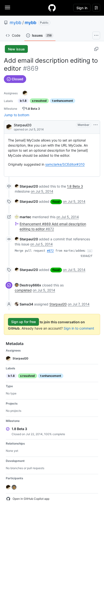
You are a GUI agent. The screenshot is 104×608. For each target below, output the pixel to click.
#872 (50, 250)
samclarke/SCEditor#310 (65, 164)
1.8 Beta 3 (75, 186)
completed (23, 290)
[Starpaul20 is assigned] (24, 93)
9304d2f (86, 256)
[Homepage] (52, 8)
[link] (26, 186)
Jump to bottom (16, 115)
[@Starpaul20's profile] (9, 127)
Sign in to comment (79, 328)
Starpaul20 (22, 125)
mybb (15, 22)
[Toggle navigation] (7, 7)
